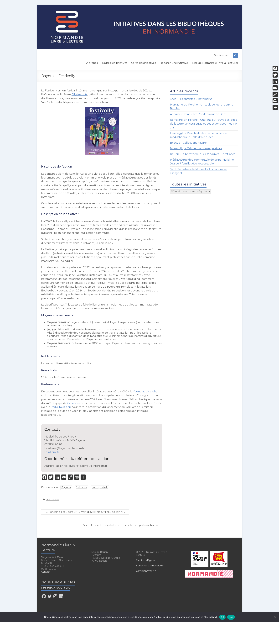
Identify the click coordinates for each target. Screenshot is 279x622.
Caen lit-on (74, 403)
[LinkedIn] (275, 81)
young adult (100, 487)
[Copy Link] (275, 94)
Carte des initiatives (143, 62)
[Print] (275, 101)
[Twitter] (275, 75)
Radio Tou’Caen (61, 407)
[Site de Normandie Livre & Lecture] (215, 62)
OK (222, 617)
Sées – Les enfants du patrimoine (191, 98)
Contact (45, 571)
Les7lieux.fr (51, 452)
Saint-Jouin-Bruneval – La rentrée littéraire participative (120, 525)
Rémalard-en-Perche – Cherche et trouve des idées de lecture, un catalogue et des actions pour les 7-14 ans (204, 123)
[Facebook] (275, 68)
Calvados (81, 487)
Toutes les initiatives (114, 62)
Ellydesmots (79, 94)
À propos (92, 62)
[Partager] (275, 107)
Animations (52, 499)
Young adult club (144, 391)
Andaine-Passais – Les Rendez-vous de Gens (198, 114)
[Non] (275, 617)
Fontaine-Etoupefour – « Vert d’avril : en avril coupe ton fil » (85, 511)
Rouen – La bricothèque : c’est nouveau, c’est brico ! (203, 154)
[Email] (275, 88)
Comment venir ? (146, 570)
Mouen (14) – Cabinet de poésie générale (196, 148)
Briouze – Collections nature (188, 142)
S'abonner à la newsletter (150, 565)
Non (231, 617)
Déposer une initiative (174, 62)
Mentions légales (145, 560)
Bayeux (66, 487)
